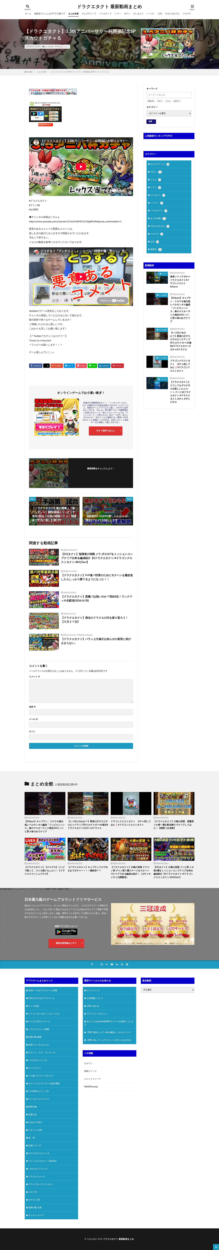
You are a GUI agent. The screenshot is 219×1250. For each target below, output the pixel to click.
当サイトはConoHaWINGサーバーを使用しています (108, 1023)
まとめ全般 (73, 14)
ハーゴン (151, 14)
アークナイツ (34, 1068)
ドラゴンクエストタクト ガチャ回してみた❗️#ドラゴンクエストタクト (180, 366)
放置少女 (32, 1115)
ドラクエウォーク (36, 1177)
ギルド (160, 101)
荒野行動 (32, 1107)
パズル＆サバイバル (37, 1060)
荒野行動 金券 (35, 1208)
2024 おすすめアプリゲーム (41, 998)
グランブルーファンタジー (40, 1184)
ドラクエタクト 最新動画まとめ (109, 6)
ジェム (168, 101)
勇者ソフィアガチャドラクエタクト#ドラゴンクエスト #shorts (180, 282)
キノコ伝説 (33, 1006)
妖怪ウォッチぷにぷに (38, 1045)
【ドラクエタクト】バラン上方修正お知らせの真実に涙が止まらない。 (96, 641)
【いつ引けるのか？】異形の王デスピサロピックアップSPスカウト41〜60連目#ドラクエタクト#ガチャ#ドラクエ (180, 341)
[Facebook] (35, 365)
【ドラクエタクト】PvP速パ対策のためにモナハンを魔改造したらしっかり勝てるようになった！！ (97, 577)
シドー (118, 14)
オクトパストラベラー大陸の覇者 (44, 1084)
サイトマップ (93, 991)
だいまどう (138, 14)
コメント (34, 677)
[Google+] (57, 365)
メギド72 (32, 1192)
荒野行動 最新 (35, 1037)
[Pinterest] (117, 365)
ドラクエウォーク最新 (38, 1029)
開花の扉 (151, 101)
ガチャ (127, 14)
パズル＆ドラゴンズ (37, 1169)
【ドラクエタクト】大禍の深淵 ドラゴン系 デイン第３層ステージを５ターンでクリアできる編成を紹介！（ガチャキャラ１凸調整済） (131, 872)
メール (33, 719)
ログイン (88, 1063)
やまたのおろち (172, 14)
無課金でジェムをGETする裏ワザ (49, 14)
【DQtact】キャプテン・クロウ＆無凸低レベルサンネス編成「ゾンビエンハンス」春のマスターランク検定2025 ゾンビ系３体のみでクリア (180, 310)
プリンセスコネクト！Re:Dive (42, 1161)
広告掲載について (95, 998)
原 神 (31, 1138)
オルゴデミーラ (89, 14)
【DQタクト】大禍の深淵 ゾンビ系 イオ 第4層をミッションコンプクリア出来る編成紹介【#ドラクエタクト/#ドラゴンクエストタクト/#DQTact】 (174, 872)
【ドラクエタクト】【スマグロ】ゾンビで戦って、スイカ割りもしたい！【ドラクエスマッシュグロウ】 (45, 870)
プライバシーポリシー (97, 1014)
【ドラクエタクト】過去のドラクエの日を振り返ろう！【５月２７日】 (94, 620)
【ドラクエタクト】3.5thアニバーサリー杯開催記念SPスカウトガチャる (80, 72)
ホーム (28, 14)
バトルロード (105, 14)
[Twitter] (46, 365)
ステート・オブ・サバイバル (42, 1053)
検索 (150, 121)
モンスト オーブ (36, 1215)
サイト (32, 732)
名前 (32, 707)
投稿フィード (90, 1071)
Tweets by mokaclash (40, 340)
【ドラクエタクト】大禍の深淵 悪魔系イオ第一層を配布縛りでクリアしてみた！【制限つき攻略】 (174, 824)
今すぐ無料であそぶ (105, 431)
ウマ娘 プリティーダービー (41, 1076)
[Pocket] (81, 365)
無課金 (156, 249)
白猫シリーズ (34, 1146)
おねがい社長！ (35, 1122)
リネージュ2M (35, 1130)
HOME (30, 72)
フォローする (100, 473)
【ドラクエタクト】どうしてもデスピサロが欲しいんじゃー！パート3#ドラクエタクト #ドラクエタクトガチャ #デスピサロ (180, 392)
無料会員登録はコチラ (66, 943)
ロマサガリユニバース (38, 1153)
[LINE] (92, 365)
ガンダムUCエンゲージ (39, 1022)
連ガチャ (177, 101)
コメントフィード (92, 1079)
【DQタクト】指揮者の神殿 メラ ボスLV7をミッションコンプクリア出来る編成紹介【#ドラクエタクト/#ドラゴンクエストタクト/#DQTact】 (97, 558)
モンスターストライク (38, 1099)
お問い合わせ (93, 1006)
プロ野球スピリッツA (38, 1091)
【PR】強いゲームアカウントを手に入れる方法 (109, 1040)
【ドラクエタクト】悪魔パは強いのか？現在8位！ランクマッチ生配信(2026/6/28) (96, 598)
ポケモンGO (34, 1200)
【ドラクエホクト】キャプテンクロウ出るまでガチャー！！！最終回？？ (88, 869)
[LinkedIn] (104, 365)
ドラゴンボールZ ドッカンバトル (43, 1014)
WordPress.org (91, 1087)
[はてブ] (69, 365)
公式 (160, 14)
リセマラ (187, 14)
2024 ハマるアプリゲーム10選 (42, 991)
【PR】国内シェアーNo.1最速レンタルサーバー (109, 1032)
